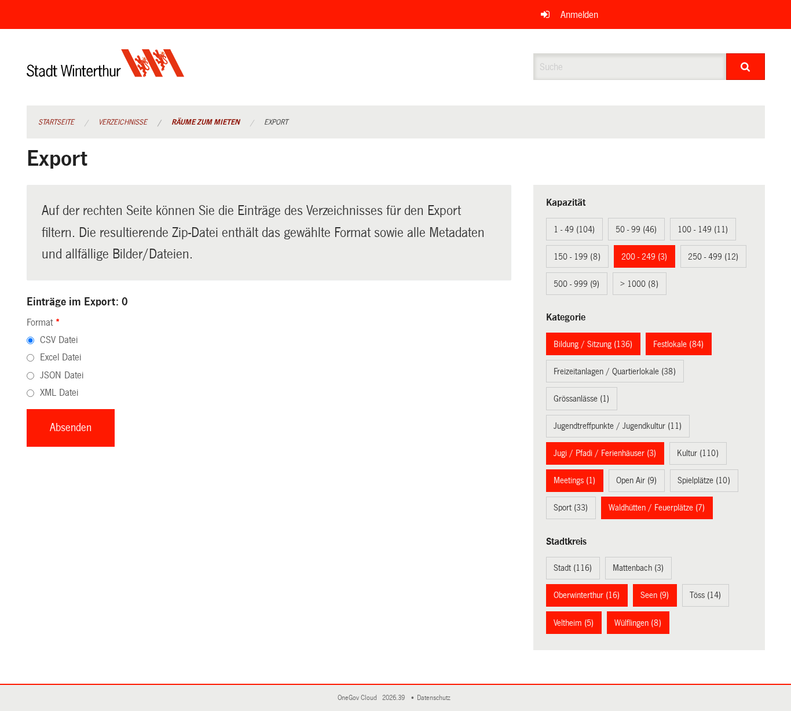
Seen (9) (654, 595)
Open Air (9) (636, 480)
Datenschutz (435, 698)
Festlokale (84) (678, 344)
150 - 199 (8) (577, 256)
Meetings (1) (574, 480)
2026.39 (394, 698)
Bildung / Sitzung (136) (593, 344)
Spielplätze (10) (704, 480)
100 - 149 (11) (703, 229)
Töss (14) (705, 595)
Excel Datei (60, 357)
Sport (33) (571, 507)
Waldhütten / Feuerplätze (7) (657, 507)
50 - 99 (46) (636, 229)
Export (276, 122)
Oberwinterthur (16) (587, 595)
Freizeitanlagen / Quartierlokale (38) (615, 371)
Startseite (56, 122)
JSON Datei (61, 375)
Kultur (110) (698, 453)
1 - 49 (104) (574, 229)
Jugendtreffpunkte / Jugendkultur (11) (618, 426)
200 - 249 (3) (644, 256)
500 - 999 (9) (576, 284)
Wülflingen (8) (637, 623)
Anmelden (579, 15)
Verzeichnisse (122, 122)
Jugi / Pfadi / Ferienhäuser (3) (605, 453)
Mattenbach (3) (638, 568)
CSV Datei (59, 340)
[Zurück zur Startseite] (106, 72)
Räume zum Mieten (205, 122)
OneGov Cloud (359, 698)
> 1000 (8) (639, 284)
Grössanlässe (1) (581, 398)
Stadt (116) (573, 568)
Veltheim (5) (574, 623)
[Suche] (745, 66)
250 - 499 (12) (713, 256)
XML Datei (59, 393)
